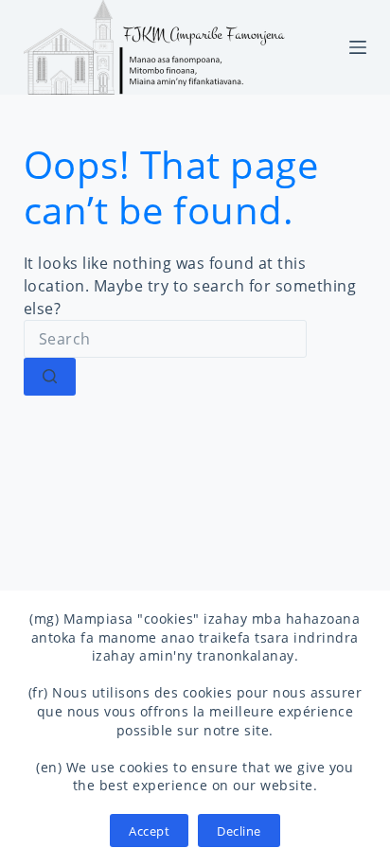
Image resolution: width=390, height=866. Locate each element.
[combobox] (166, 339)
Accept (149, 830)
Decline (239, 830)
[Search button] (50, 377)
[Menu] (357, 47)
